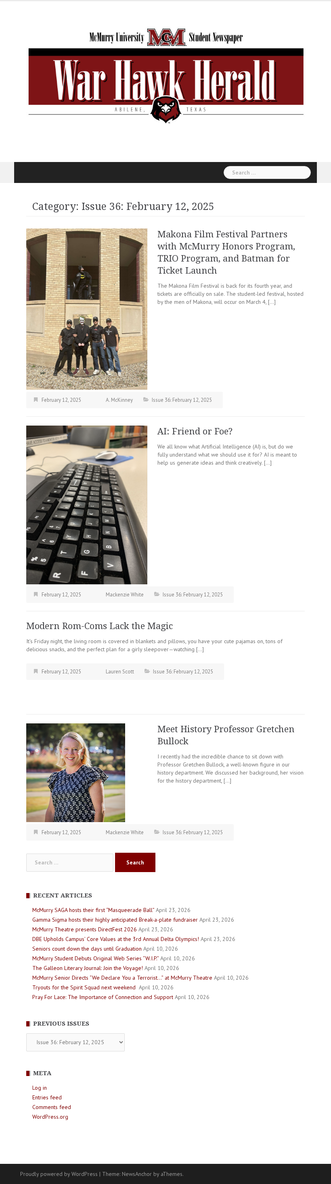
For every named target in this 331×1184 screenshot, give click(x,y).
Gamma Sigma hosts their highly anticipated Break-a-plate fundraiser (115, 919)
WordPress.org (50, 1116)
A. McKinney (119, 400)
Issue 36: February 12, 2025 (182, 400)
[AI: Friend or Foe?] (86, 504)
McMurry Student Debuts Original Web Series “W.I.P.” (95, 958)
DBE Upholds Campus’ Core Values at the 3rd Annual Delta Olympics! (115, 939)
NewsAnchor (137, 1174)
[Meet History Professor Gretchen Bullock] (75, 772)
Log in (39, 1087)
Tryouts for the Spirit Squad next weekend (84, 987)
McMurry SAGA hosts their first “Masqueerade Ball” (93, 910)
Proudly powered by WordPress (59, 1174)
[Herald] (165, 75)
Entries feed (47, 1097)
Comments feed (51, 1107)
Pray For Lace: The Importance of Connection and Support (102, 997)
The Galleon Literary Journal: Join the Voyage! (87, 968)
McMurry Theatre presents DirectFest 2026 (84, 929)
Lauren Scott (120, 671)
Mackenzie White (125, 594)
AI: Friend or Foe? (195, 431)
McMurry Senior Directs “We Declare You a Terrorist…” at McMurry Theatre (122, 977)
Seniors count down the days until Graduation (87, 948)
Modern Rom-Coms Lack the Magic (99, 626)
